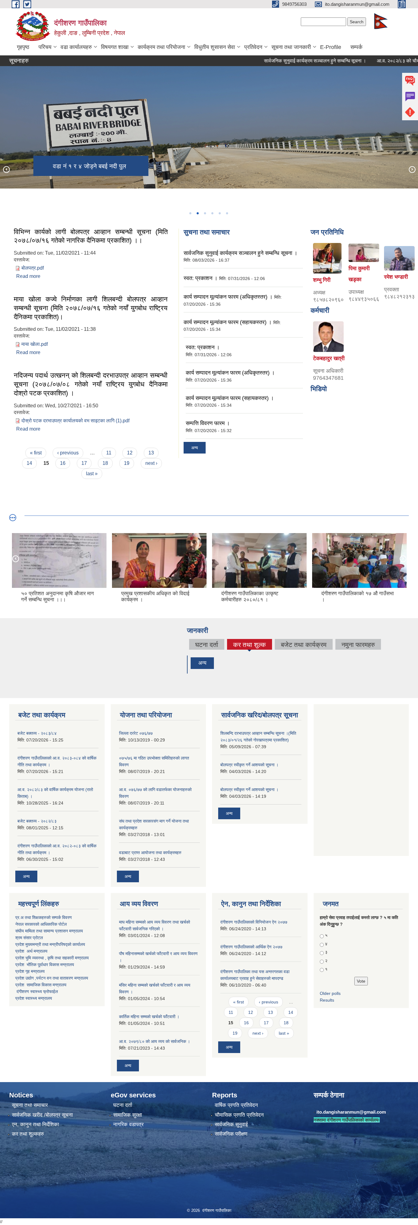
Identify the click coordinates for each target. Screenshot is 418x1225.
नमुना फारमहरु (358, 644)
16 (62, 463)
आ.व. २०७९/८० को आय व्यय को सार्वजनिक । (154, 1041)
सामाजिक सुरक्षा (127, 1115)
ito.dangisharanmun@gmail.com (351, 1112)
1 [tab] (190, 213)
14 (29, 463)
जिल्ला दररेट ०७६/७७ (136, 733)
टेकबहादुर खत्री (329, 358)
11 (108, 452)
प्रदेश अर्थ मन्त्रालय (31, 951)
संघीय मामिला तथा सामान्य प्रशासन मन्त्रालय (49, 930)
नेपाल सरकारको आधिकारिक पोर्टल (41, 924)
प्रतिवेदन (253, 47)
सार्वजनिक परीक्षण (231, 1134)
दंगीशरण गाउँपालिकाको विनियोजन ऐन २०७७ (253, 922)
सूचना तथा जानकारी (291, 47)
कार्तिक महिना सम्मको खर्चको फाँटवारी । (149, 1016)
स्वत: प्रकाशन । (201, 278)
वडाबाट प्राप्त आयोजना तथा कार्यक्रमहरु (150, 852)
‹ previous (68, 452)
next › (151, 463)
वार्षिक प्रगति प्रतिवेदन (236, 1105)
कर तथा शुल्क (249, 645)
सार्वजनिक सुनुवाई (231, 1124)
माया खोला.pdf (34, 344)
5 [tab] (219, 213)
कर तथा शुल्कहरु (28, 1134)
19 (126, 463)
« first (36, 452)
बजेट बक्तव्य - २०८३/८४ (37, 733)
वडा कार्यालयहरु (76, 47)
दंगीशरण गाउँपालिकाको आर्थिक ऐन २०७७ (251, 946)
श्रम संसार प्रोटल (29, 937)
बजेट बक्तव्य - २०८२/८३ (37, 821)
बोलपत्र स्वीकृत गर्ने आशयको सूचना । (249, 764)
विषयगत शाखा (115, 47)
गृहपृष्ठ (23, 47)
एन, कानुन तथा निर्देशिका (35, 1124)
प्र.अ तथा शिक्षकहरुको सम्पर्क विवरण (43, 917)
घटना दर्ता (206, 644)
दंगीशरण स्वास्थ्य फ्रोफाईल (37, 991)
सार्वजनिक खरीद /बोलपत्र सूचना (42, 1115)
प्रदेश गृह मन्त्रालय (30, 971)
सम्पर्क (356, 47)
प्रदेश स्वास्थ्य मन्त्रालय (33, 998)
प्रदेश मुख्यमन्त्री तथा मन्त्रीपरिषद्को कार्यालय (50, 944)
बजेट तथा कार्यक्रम (304, 644)
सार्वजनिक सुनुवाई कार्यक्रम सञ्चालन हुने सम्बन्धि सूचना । (288, 60)
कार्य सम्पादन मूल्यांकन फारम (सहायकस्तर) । (228, 322)
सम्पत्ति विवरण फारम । (208, 423)
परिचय (45, 47)
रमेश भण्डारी (396, 277)
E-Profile (330, 47)
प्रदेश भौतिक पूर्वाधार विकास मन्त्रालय (44, 964)
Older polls (330, 993)
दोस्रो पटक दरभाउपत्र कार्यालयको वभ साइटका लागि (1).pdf (75, 420)
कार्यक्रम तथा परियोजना (161, 47)
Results (327, 1000)
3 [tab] (204, 213)
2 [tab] (197, 213)
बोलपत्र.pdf (32, 268)
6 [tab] (226, 213)
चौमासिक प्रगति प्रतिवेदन (239, 1115)
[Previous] (6, 169)
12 (129, 452)
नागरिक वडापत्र (128, 1124)
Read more (28, 276)
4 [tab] (212, 213)
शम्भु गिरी (321, 280)
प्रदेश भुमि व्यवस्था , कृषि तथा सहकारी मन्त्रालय (52, 957)
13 (151, 452)
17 (84, 463)
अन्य (194, 447)
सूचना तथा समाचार (30, 1105)
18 (105, 463)
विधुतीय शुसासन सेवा (214, 47)
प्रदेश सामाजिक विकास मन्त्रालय (40, 984)
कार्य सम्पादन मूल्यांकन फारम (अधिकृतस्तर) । (228, 297)
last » (92, 473)
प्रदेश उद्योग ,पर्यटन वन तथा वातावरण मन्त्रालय (51, 978)
